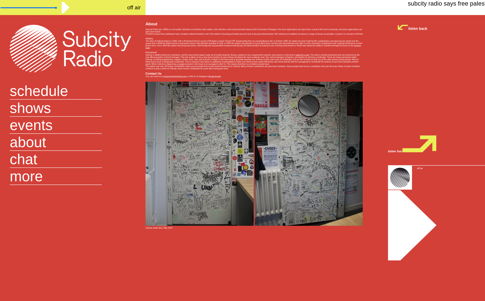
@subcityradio (214, 76)
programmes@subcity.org (175, 76)
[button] (73, 176)
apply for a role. (303, 55)
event (181, 64)
